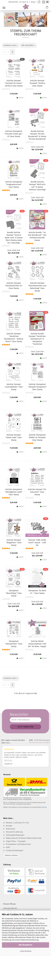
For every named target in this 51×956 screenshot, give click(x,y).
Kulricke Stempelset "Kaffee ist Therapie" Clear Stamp (37, 437)
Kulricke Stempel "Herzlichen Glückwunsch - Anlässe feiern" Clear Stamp (13, 338)
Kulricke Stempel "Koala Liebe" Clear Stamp (14, 437)
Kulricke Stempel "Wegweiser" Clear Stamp (13, 542)
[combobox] (10, 45)
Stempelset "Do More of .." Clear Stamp (37, 592)
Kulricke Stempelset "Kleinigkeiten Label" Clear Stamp (13, 492)
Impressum (10, 829)
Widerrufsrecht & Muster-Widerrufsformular (24, 838)
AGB (8, 847)
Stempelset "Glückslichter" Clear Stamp (13, 644)
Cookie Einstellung (25, 951)
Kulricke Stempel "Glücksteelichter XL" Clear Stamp (13, 285)
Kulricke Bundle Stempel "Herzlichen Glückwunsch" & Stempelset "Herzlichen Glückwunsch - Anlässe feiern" (37, 339)
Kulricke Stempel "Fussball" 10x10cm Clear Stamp (37, 83)
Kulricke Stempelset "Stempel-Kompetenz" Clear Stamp (37, 387)
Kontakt (9, 826)
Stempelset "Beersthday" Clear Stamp (14, 593)
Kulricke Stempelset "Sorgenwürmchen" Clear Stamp (13, 184)
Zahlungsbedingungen (15, 835)
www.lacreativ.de (10, 908)
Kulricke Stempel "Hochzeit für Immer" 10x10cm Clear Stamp (14, 83)
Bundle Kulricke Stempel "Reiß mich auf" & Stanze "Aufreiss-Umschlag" (37, 186)
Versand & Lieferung (14, 832)
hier (45, 807)
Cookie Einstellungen (14, 850)
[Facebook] (39, 2)
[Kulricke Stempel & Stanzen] (25, 6)
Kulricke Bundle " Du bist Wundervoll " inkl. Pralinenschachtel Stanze (37, 236)
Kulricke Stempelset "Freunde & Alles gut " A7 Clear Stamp (13, 134)
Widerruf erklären (11, 855)
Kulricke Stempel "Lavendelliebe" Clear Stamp (14, 387)
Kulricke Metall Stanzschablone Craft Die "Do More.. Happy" (37, 644)
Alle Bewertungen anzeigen (39, 742)
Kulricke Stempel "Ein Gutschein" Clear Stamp (37, 492)
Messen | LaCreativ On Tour (17, 823)
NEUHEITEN (13, 2)
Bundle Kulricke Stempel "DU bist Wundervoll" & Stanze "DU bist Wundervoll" (37, 135)
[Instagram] (43, 2)
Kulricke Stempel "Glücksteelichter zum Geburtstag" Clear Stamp (37, 287)
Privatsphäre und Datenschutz (18, 844)
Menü (4, 8)
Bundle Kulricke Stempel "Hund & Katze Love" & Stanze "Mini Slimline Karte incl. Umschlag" (14, 237)
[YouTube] (47, 2)
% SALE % (24, 2)
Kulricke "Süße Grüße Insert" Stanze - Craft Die (37, 542)
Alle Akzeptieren (25, 945)
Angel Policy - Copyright (16, 841)
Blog (33, 2)
